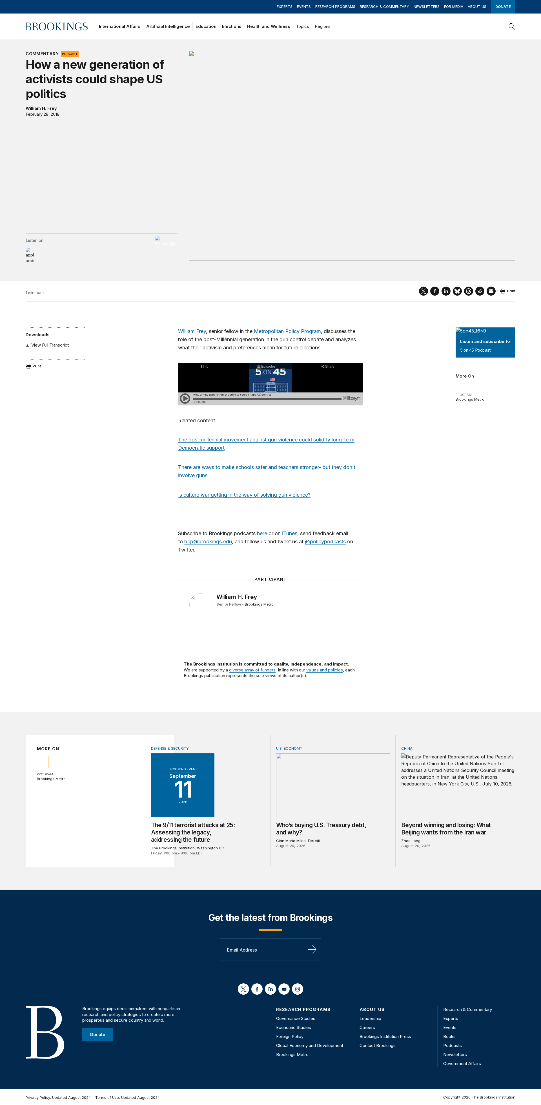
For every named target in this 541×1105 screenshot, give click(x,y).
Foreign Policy (289, 1036)
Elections (231, 26)
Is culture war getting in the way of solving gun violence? (244, 495)
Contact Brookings (378, 1045)
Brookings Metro (470, 399)
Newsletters (427, 6)
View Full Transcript (50, 345)
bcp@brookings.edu (208, 541)
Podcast (69, 54)
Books (449, 1036)
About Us (477, 6)
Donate (503, 6)
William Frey (192, 331)
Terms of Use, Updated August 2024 (127, 1097)
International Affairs (120, 26)
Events (304, 6)
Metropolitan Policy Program (287, 331)
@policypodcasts (325, 541)
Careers (367, 1027)
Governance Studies (295, 1018)
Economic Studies (293, 1027)
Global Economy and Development (309, 1045)
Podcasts (452, 1045)
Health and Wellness (268, 26)
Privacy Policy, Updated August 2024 (58, 1097)
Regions (323, 26)
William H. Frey (41, 108)
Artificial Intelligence (168, 26)
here (262, 533)
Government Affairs (462, 1063)
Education (206, 26)
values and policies (324, 670)
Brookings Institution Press (385, 1036)
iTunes (289, 533)
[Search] (512, 26)
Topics (302, 26)
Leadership (370, 1018)
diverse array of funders (252, 670)
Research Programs (335, 6)
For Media (453, 6)
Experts (284, 6)
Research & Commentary (384, 6)
